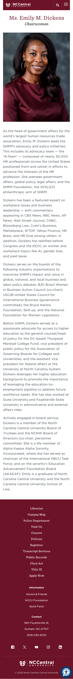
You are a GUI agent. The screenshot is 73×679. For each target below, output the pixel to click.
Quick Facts (36, 606)
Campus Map (36, 514)
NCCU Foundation (36, 600)
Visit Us (36, 526)
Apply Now (36, 575)
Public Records (36, 557)
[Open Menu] (66, 5)
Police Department (36, 520)
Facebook (12, 647)
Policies (36, 538)
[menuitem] (12, 647)
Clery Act (36, 563)
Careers (36, 532)
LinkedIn (60, 647)
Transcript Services (36, 551)
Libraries (36, 508)
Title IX (36, 569)
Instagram (48, 647)
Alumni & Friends (36, 594)
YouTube (36, 647)
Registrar (36, 545)
